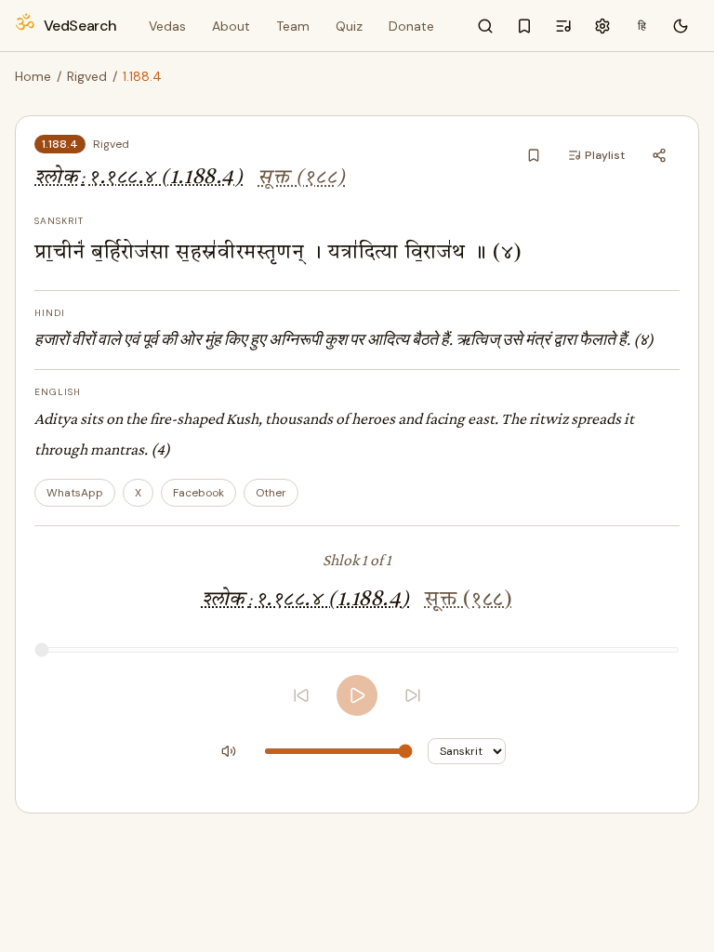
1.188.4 (60, 144)
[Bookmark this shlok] (533, 155)
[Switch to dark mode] (680, 26)
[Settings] (602, 26)
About (231, 26)
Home (33, 76)
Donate (411, 26)
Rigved (87, 76)
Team (293, 26)
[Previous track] (301, 695)
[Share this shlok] (659, 155)
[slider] (357, 650)
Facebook (198, 492)
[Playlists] (563, 26)
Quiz (349, 26)
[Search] (485, 26)
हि (642, 26)
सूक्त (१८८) (301, 178)
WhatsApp (74, 492)
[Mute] (228, 751)
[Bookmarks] (524, 26)
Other (271, 492)
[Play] (357, 695)
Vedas (167, 26)
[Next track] (412, 695)
